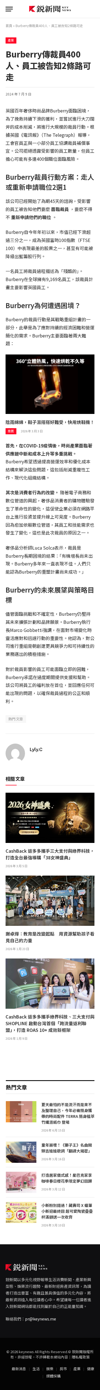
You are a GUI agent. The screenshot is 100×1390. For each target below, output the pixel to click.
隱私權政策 (81, 1357)
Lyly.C (36, 749)
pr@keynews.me (40, 1319)
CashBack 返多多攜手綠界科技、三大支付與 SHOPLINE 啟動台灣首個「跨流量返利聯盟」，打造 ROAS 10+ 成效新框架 (50, 1023)
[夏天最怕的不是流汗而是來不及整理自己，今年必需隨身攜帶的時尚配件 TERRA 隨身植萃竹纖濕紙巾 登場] (21, 1111)
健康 (90, 1368)
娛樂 (49, 1368)
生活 (36, 1368)
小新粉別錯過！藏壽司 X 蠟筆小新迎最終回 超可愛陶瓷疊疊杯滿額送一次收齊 (67, 1211)
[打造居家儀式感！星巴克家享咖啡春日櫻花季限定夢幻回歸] (21, 1182)
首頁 (9, 25)
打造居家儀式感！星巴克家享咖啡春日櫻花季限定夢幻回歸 (66, 1178)
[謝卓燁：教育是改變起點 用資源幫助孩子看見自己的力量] (50, 901)
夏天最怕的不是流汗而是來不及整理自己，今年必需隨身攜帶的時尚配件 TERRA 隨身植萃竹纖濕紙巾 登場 (67, 1113)
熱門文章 (15, 719)
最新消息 (19, 1368)
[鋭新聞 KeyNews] (50, 9)
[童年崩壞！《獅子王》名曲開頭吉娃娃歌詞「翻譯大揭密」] (21, 1152)
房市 (63, 1368)
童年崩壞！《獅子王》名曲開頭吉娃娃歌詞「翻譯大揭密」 (67, 1148)
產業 (11, 40)
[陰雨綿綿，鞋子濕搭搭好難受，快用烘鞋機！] (50, 384)
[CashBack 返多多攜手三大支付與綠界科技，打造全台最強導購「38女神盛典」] (50, 818)
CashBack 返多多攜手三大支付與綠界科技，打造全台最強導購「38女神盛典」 (50, 854)
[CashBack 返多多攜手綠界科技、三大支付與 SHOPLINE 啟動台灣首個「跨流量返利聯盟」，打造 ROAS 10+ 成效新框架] (50, 983)
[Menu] (9, 9)
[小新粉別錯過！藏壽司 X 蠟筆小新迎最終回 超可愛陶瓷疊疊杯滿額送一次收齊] (21, 1212)
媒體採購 (53, 1376)
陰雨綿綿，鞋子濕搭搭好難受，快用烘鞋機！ (50, 422)
